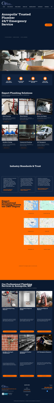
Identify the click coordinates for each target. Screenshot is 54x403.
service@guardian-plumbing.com (47, 388)
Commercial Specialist (27, 391)
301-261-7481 (48, 387)
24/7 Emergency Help (26, 390)
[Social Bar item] (47, 391)
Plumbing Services (27, 389)
